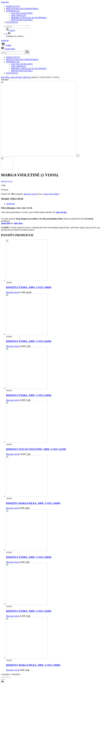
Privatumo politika (22, 20)
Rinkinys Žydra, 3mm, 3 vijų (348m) (28, 287)
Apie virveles (18, 15)
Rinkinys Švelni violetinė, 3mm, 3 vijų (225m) (36, 449)
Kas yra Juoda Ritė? (22, 13)
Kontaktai (12, 22)
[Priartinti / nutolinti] (10, 677)
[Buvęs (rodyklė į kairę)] (2, 679)
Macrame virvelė (21, 77)
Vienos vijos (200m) (51, 194)
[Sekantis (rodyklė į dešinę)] (5, 679)
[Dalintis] (5, 677)
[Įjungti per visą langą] (7, 677)
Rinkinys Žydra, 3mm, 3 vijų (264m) (28, 341)
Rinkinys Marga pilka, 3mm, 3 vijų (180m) (33, 665)
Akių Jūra (18, 223)
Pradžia (5, 77)
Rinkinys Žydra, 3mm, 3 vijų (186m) (28, 557)
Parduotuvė (13, 6)
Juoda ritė (5, 2)
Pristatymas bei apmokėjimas (22, 9)
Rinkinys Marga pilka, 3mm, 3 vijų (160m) (33, 503)
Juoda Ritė (5, 223)
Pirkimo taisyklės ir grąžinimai (28, 18)
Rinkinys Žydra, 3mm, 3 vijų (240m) (28, 395)
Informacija (13, 11)
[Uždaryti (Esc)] (2, 677)
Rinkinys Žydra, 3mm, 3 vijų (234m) (28, 611)
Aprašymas (10, 204)
